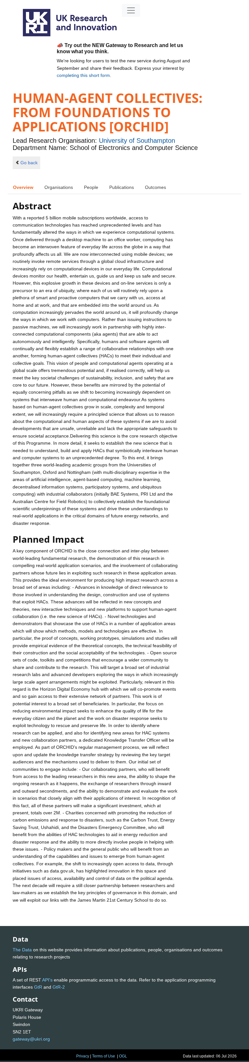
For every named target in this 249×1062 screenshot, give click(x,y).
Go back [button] (29, 162)
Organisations (58, 187)
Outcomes (155, 187)
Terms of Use (103, 1056)
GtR (38, 987)
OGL (123, 1056)
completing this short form (83, 75)
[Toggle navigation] (131, 10)
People (91, 187)
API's (47, 979)
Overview (23, 187)
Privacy (82, 1056)
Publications (121, 187)
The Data (22, 949)
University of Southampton (137, 140)
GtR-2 (59, 987)
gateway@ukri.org (31, 1039)
